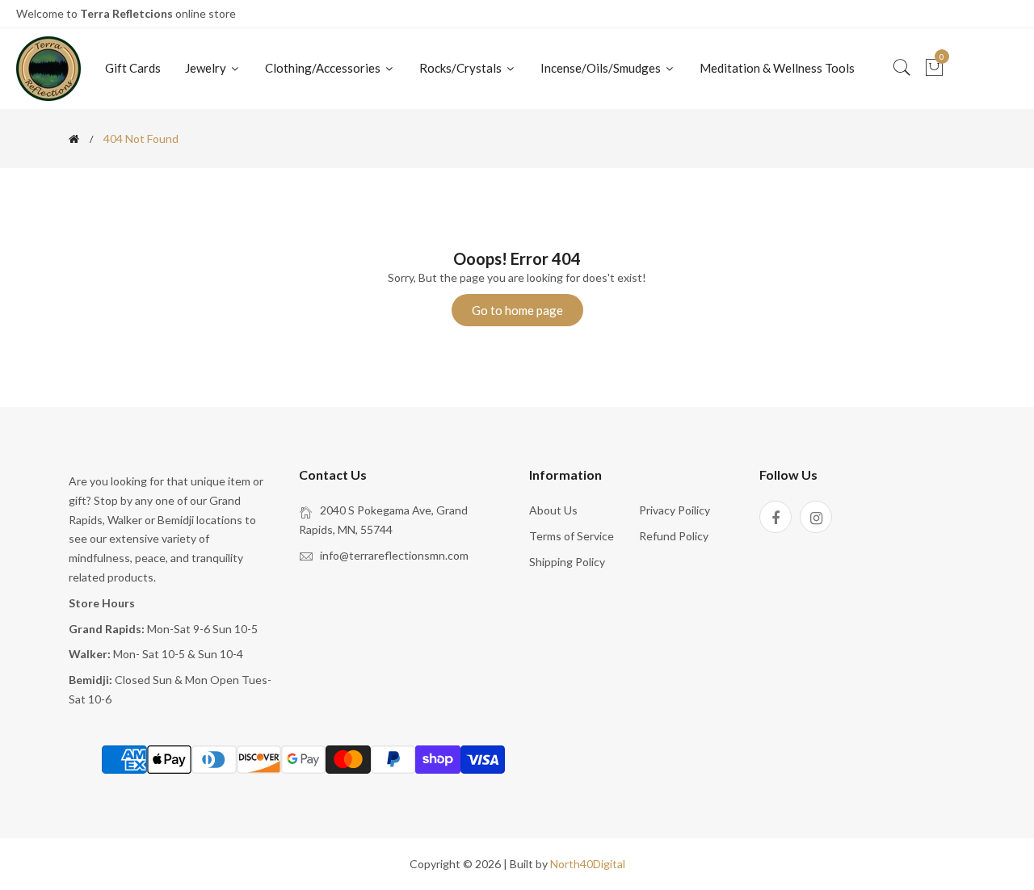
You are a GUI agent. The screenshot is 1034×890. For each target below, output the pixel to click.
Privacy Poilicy (674, 510)
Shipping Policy (567, 562)
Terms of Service (571, 536)
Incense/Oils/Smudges (601, 68)
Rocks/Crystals (461, 68)
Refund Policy (673, 536)
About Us (553, 510)
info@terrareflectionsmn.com (394, 555)
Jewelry (207, 68)
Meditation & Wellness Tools (777, 68)
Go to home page (517, 310)
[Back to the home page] (74, 139)
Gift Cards (133, 68)
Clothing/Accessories (324, 68)
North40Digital (587, 864)
